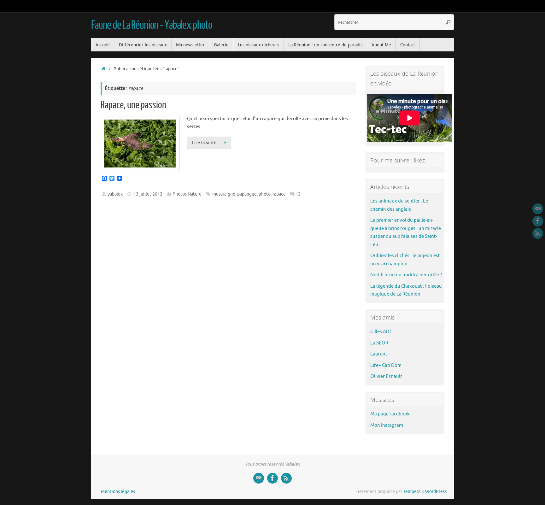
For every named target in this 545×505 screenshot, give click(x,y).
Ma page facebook (390, 414)
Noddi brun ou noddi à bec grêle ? (406, 275)
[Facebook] (537, 221)
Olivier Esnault (386, 376)
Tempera (411, 491)
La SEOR (379, 343)
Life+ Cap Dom (385, 365)
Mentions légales (118, 491)
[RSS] (537, 233)
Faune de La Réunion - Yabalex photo (151, 25)
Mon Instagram (386, 425)
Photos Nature (187, 194)
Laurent (378, 354)
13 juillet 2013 (147, 194)
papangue (247, 194)
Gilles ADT (381, 332)
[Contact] (537, 208)
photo (265, 194)
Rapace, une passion (133, 105)
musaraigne (223, 194)
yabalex (115, 194)
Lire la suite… (206, 142)
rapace (279, 194)
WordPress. (436, 491)
